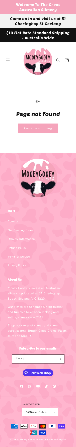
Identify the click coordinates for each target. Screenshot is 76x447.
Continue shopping (38, 128)
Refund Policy (17, 248)
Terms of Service (19, 257)
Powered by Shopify (55, 439)
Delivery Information (21, 239)
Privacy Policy (17, 265)
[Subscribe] (60, 359)
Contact (13, 221)
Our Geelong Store (20, 230)
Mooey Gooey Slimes (31, 439)
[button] (8, 60)
